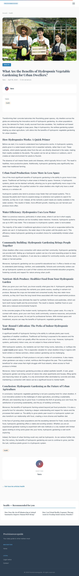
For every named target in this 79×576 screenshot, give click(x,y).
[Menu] (74, 3)
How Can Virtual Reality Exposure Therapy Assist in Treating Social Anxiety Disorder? (57, 513)
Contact (6, 563)
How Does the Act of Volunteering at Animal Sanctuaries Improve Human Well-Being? (20, 513)
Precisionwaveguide (13, 533)
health (11, 13)
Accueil (4, 13)
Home (5, 548)
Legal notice (7, 559)
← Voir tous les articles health (13, 486)
